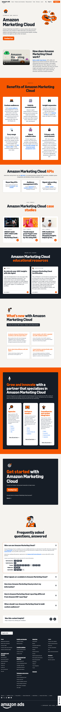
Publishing (34, 661)
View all (2, 671)
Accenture (45, 433)
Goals (12, 1)
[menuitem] (7, 663)
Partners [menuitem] (50, 655)
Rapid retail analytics (20, 669)
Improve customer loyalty (6, 649)
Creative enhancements (21, 649)
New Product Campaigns (21, 685)
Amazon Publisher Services (22, 681)
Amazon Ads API (20, 679)
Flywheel (12, 428)
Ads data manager (31, 145)
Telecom (34, 663)
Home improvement (36, 659)
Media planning (19, 643)
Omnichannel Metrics (21, 667)
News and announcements (53, 651)
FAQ (49, 649)
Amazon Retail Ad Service (21, 683)
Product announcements (52, 643)
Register (57, 1)
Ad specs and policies (52, 647)
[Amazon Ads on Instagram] (6, 698)
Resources (50, 645)
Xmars (28, 428)
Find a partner (50, 657)
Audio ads (3, 667)
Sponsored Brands (4, 661)
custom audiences (13, 108)
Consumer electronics (36, 645)
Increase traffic (4, 645)
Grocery (33, 653)
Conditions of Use (10, 695)
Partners (38, 1)
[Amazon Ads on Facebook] (11, 698)
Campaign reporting (20, 665)
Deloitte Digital (46, 435)
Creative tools (19, 653)
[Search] (45, 1)
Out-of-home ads (4, 669)
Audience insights (20, 641)
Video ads (3, 665)
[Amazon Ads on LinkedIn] (1, 698)
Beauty (33, 643)
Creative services (20, 651)
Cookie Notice (34, 695)
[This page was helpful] (54, 619)
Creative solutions (21, 647)
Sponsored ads (4, 657)
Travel (33, 667)
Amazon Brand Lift (20, 661)
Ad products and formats (5, 654)
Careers (50, 695)
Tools (34, 1)
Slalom (44, 431)
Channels (34, 671)
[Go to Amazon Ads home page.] (12, 705)
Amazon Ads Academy (52, 641)
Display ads (3, 663)
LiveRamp (29, 433)
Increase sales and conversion (6, 647)
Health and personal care (37, 655)
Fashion (33, 649)
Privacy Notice (18, 695)
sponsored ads (7, 551)
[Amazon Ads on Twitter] (4, 698)
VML (11, 431)
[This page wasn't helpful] (51, 619)
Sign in (49, 1)
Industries (34, 639)
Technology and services (22, 673)
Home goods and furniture (37, 657)
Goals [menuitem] (2, 639)
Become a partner (51, 659)
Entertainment (35, 647)
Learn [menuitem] (49, 639)
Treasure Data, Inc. (31, 431)
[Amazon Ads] (5, 2)
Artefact (12, 429)
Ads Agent (19, 687)
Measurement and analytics (21, 658)
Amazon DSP (9, 550)
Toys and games (35, 665)
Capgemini (45, 436)
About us (2, 695)
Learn (42, 1)
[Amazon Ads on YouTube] (9, 698)
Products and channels (20, 1)
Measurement (29, 1)
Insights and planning (22, 639)
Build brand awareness (5, 641)
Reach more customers (5, 643)
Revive (12, 426)
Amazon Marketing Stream (22, 663)
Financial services (35, 651)
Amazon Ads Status (43, 695)
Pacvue (28, 429)
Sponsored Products (5, 659)
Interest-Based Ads (26, 695)
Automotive (34, 641)
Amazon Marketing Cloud (21, 677)
